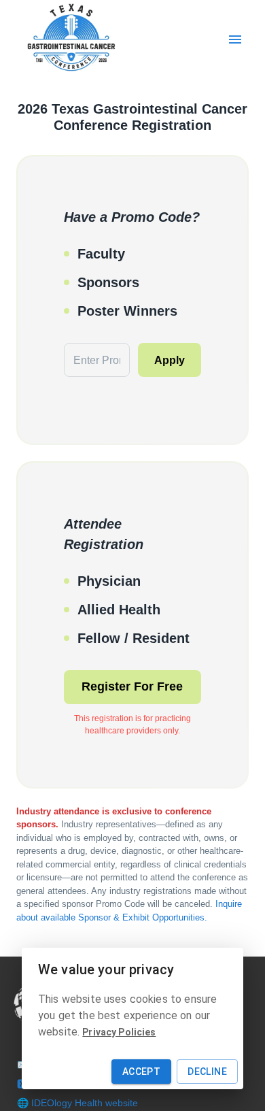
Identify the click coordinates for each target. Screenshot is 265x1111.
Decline (207, 1071)
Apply (169, 360)
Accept (141, 1071)
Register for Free (132, 686)
